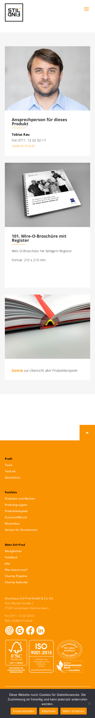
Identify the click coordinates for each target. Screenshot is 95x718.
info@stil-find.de (22, 621)
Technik (10, 471)
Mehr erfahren (73, 711)
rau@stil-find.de (23, 146)
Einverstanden (23, 711)
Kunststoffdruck (16, 517)
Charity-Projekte (16, 576)
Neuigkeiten (13, 551)
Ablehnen (49, 711)
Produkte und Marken (20, 498)
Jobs (7, 563)
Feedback (11, 557)
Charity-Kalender (16, 582)
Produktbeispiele (16, 511)
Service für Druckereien (21, 530)
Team (8, 465)
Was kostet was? (16, 570)
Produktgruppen (16, 505)
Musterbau (12, 523)
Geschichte (13, 477)
